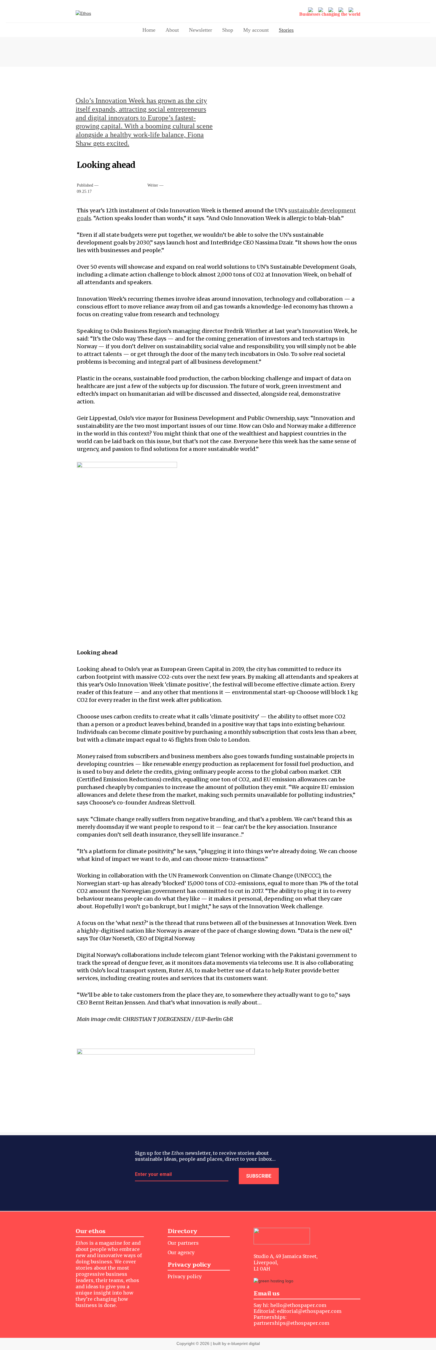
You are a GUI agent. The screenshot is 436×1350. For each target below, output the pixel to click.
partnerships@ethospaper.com (291, 1323)
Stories (286, 30)
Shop (227, 30)
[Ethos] (104, 13)
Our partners (183, 1243)
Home (148, 30)
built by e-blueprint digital (236, 1343)
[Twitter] (311, 10)
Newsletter (200, 30)
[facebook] (331, 10)
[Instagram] (321, 10)
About (172, 30)
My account (256, 30)
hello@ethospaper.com (298, 1305)
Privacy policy (185, 1276)
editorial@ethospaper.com (309, 1311)
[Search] (351, 10)
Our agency (181, 1252)
